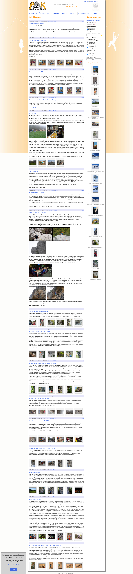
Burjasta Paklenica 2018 (36, 193)
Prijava (91, 1)
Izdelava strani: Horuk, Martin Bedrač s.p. (66, 573)
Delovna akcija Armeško (36, 23)
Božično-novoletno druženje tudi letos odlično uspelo (45, 545)
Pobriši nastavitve (90, 20)
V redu (13, 569)
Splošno (50, 21)
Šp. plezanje (44, 13)
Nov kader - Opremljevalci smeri (38, 311)
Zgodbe (64, 13)
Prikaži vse (97, 20)
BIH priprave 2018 (34, 113)
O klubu (94, 13)
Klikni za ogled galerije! (34, 107)
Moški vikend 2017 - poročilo (37, 212)
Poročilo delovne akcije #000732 (39, 421)
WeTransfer (95, 1)
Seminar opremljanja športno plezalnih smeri (42, 363)
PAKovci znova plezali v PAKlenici (39, 331)
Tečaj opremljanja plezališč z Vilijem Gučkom (42, 448)
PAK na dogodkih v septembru (38, 40)
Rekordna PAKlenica (35, 499)
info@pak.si (86, 1)
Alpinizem (33, 13)
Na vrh (82, 21)
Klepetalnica (83, 13)
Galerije (72, 13)
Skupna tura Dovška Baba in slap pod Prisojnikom (44, 100)
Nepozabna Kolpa (34, 472)
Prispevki (55, 13)
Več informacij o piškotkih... (13, 564)
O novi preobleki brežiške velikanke (39, 72)
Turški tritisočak (33, 171)
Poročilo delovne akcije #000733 (39, 398)
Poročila (54, 21)
